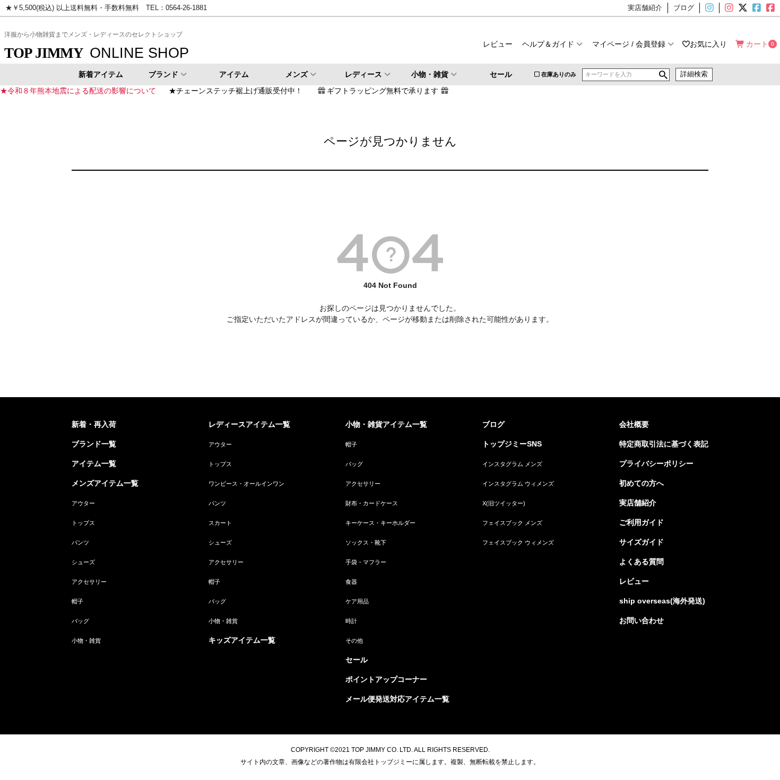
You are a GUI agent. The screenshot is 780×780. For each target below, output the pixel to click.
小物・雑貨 (429, 74)
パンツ (80, 542)
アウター (83, 503)
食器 (351, 582)
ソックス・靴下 (365, 542)
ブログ (493, 424)
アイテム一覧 (94, 463)
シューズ (83, 562)
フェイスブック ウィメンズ (518, 542)
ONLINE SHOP (96, 53)
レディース (363, 74)
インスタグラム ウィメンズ (518, 483)
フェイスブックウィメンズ (774, 8)
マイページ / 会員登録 (628, 44)
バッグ (80, 621)
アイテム (234, 74)
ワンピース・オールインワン (246, 483)
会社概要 (634, 424)
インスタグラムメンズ (713, 8)
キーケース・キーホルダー (380, 523)
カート (757, 44)
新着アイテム (101, 74)
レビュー (498, 44)
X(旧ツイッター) (742, 8)
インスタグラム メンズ (512, 464)
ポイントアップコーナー (386, 679)
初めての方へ (641, 483)
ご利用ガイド (641, 522)
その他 (354, 640)
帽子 (77, 601)
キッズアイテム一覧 (242, 640)
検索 (663, 75)
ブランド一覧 (94, 444)
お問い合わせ (641, 620)
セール (501, 74)
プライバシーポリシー (656, 463)
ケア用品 (357, 601)
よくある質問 (641, 561)
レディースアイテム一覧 (249, 424)
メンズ (296, 74)
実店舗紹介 (637, 502)
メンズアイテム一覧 (105, 483)
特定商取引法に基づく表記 (663, 444)
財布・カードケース (371, 503)
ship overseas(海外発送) (662, 601)
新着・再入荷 (94, 424)
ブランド (163, 74)
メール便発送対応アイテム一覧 (397, 699)
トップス (83, 523)
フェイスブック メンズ (512, 523)
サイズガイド (641, 542)
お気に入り (708, 44)
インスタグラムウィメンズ (728, 8)
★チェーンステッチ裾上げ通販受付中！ (235, 90)
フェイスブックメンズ (755, 8)
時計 (351, 621)
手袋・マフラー (365, 562)
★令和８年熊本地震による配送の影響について (78, 90)
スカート (220, 523)
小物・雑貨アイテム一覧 (386, 424)
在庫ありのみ (558, 74)
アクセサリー (89, 582)
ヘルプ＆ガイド (548, 44)
